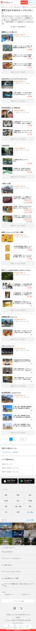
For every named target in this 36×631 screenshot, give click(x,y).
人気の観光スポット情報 (11, 578)
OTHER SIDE (5, 145)
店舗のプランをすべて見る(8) (18, 386)
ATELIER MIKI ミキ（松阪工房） (11, 108)
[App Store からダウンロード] (9, 481)
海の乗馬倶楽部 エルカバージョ (11, 392)
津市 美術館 (15, 452)
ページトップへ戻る (18, 601)
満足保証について (26, 594)
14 (21, 439)
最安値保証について (10, 594)
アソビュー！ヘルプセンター (12, 558)
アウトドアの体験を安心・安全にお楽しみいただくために (19, 585)
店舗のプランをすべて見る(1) (18, 101)
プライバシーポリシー (18, 623)
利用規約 (18, 617)
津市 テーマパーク (6, 452)
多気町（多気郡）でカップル (10, 468)
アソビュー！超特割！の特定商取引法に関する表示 (18, 620)
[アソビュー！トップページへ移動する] (6, 2)
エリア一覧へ (30, 512)
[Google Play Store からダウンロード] (26, 481)
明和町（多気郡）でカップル (10, 472)
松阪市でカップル (7, 464)
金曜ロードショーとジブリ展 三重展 (12, 232)
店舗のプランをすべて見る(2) (18, 139)
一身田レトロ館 (6, 183)
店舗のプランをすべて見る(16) (18, 310)
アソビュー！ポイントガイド (12, 571)
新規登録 (24, 2)
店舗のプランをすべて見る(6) (18, 432)
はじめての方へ (8, 552)
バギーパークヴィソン (7, 346)
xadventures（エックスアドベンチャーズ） (14, 79)
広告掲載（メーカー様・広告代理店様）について (18, 614)
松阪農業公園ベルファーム (9, 317)
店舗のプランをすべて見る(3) (18, 225)
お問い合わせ (8, 565)
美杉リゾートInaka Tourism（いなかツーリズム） (16, 270)
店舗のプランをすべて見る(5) (18, 72)
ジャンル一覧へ (30, 520)
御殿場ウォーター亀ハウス (9, 32)
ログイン (32, 2)
